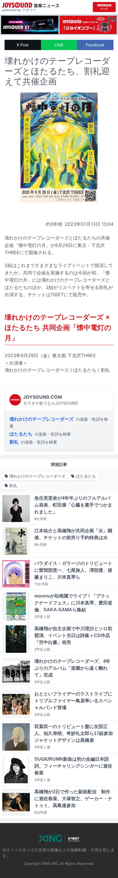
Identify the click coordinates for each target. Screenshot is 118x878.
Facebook (95, 44)
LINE (58, 44)
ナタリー (29, 10)
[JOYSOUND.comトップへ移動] (104, 7)
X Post (23, 44)
